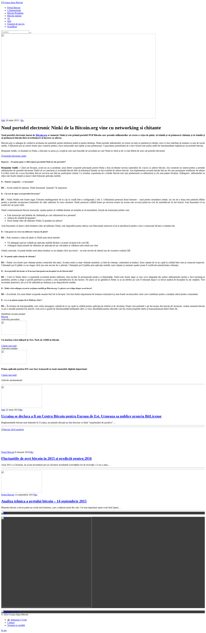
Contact (11, 622)
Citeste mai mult (9, 345)
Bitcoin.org (41, 135)
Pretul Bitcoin (13, 7)
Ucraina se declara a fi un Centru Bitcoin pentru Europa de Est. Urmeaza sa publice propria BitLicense (81, 416)
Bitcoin (4, 316)
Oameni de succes (15, 24)
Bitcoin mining (14, 15)
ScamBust (12, 26)
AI (8, 18)
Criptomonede (14, 10)
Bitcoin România (15, 13)
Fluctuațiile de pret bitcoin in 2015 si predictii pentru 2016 (46, 458)
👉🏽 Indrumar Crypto (17, 620)
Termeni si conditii (16, 625)
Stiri (9, 21)
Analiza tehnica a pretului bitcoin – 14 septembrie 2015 (44, 501)
